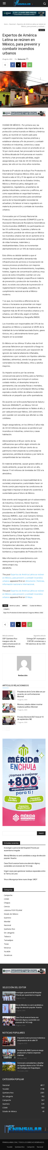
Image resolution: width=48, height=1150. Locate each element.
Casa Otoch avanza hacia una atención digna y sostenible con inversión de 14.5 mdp (22, 864)
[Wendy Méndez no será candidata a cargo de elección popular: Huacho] (8, 1008)
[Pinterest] (24, 64)
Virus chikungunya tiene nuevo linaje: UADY (20, 879)
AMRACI (24, 606)
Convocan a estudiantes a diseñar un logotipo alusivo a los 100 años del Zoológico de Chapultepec (30, 1065)
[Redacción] (27, 59)
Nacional (12, 24)
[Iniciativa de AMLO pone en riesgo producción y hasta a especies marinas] (8, 1053)
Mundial (7, 921)
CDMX (6, 899)
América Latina (15, 606)
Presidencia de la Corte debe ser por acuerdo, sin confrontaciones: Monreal (31, 694)
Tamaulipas (8, 940)
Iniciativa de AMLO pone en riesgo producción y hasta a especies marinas (30, 1052)
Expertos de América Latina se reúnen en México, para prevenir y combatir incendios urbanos (23, 577)
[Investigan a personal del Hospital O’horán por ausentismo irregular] (8, 996)
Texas (6, 944)
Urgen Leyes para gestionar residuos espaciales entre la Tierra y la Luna (24, 872)
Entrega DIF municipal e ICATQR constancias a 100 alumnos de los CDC (36, 641)
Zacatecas (8, 955)
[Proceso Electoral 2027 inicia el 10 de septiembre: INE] (8, 720)
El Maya (28, 597)
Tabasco (7, 936)
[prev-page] (4, 729)
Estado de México (11, 914)
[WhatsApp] (29, 64)
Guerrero (7, 918)
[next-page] (7, 729)
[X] (18, 64)
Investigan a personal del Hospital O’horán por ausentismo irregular (21, 849)
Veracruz (7, 947)
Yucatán (7, 951)
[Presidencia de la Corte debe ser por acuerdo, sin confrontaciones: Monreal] (8, 695)
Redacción (21, 59)
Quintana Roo (9, 929)
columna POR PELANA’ (13, 910)
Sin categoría (9, 933)
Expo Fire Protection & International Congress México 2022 (23, 613)
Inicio (6, 24)
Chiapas (7, 903)
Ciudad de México (36, 606)
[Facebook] (12, 64)
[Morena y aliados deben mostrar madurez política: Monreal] (8, 708)
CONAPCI (6, 609)
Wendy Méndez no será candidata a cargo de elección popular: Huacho (25, 857)
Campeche (8, 895)
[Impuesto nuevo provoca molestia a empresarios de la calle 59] (8, 1041)
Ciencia (7, 906)
